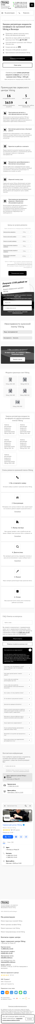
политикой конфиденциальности (19, 312)
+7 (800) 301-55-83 (21, 2)
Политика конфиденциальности (17, 1006)
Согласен (29, 1019)
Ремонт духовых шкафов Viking (11, 924)
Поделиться (2, 992)
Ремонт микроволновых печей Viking (13, 932)
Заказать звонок (17, 359)
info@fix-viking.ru (6, 957)
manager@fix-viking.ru (8, 962)
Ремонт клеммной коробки (9, 236)
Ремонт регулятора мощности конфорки (10, 246)
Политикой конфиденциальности (21, 771)
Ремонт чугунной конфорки (10, 241)
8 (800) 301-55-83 (7, 953)
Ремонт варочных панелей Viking (11, 921)
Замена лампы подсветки (9, 232)
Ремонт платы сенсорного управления (9, 256)
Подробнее (17, 511)
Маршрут (9, 836)
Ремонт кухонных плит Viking (10, 928)
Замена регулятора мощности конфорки (10, 251)
